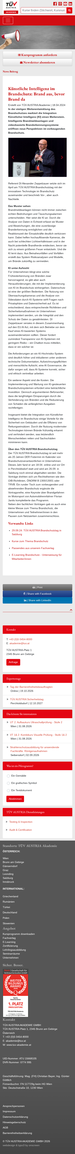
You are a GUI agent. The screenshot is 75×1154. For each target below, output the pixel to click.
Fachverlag (9, 937)
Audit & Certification (20, 829)
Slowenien (9, 923)
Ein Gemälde (18, 775)
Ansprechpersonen (14, 1106)
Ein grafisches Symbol (24, 782)
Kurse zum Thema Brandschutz (30, 541)
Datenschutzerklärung (15, 1116)
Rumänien (9, 901)
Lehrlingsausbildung (14, 949)
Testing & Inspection (20, 821)
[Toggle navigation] (8, 20)
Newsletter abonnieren (39, 62)
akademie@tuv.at (19, 643)
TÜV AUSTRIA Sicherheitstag (27, 699)
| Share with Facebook (38, 593)
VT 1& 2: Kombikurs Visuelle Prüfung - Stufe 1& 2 (38, 734)
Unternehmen (11, 957)
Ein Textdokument (21, 790)
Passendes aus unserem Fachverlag (33, 548)
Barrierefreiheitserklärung (17, 1133)
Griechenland (10, 896)
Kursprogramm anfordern (39, 55)
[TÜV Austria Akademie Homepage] (11, 7)
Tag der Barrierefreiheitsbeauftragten (31, 686)
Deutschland (10, 912)
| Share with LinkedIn (38, 600)
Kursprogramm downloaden (19, 933)
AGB (5, 1127)
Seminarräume (11, 953)
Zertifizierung (10, 945)
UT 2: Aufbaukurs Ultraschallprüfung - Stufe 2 (36, 722)
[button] (13, 157)
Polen (6, 917)
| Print (38, 587)
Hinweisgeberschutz (14, 1122)
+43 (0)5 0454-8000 (20, 639)
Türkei (6, 907)
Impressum (9, 1111)
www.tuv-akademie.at (19, 1044)
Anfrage (13, 662)
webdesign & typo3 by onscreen (21, 1145)
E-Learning (9, 941)
